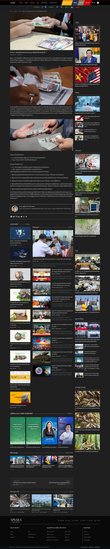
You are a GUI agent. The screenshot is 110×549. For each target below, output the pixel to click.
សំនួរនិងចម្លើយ (86, 534)
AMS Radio (67, 540)
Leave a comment (20, 512)
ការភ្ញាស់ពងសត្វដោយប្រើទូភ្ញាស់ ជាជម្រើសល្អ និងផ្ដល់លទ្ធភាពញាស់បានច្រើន (87, 215)
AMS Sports (67, 534)
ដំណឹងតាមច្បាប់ (91, 547)
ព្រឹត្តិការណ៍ (16, 11)
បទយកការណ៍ (12, 245)
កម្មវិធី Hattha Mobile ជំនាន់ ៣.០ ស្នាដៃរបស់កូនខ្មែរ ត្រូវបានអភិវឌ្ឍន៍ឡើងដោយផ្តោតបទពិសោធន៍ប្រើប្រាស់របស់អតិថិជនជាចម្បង (91, 359)
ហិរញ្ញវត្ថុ (26, 3)
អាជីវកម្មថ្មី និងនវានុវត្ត (53, 3)
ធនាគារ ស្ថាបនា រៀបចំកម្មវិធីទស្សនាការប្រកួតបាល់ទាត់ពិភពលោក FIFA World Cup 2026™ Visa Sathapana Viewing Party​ (91, 367)
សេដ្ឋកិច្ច (20, 3)
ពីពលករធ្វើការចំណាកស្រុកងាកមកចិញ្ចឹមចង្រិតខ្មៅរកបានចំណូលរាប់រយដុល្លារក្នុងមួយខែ (87, 431)
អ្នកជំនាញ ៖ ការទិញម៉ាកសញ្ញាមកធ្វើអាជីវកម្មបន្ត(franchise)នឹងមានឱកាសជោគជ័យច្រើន (86, 172)
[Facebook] (11, 217)
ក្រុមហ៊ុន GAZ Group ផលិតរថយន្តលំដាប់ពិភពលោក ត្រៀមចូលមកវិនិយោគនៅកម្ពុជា (63, 509)
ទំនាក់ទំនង (85, 532)
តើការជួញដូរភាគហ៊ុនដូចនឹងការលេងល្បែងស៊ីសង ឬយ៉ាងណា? (85, 113)
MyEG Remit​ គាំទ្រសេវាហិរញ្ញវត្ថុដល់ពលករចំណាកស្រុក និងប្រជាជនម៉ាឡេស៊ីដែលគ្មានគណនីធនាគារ (92, 124)
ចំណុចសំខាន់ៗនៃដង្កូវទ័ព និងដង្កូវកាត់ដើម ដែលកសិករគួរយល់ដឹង (85, 236)
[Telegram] (21, 217)
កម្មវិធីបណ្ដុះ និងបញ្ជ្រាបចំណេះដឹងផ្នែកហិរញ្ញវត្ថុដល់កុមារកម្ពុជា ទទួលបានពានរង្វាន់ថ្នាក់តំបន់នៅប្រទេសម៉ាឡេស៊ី (87, 44)
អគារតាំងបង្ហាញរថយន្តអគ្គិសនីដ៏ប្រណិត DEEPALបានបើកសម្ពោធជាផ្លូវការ (90, 352)
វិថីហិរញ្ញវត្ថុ (75, 3)
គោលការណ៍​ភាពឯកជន (84, 547)
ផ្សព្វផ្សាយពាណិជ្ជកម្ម (87, 537)
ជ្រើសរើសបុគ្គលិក (87, 540)
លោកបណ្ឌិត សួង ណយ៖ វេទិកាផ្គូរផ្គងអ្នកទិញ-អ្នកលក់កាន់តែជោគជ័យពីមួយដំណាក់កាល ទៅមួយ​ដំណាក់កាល (87, 272)
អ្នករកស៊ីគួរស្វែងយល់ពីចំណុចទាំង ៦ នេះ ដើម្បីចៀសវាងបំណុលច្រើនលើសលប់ (90, 130)
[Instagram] (16, 217)
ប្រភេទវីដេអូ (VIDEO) (69, 453)
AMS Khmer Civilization (53, 540)
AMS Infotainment (51, 537)
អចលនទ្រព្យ (32, 3)
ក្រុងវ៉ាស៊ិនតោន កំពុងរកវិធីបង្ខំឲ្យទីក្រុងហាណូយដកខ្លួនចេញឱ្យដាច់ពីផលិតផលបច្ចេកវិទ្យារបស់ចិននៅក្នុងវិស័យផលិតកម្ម (87, 85)
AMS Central (68, 532)
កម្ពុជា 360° (87, 3)
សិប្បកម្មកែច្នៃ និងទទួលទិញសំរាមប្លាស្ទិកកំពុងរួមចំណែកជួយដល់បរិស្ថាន (86, 293)
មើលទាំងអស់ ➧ (27, 224)
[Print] (26, 217)
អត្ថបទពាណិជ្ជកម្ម (44, 3)
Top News (54, 287)
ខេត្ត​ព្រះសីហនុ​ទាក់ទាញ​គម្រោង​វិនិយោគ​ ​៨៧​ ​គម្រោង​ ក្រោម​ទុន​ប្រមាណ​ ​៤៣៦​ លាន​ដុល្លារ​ (41, 509)
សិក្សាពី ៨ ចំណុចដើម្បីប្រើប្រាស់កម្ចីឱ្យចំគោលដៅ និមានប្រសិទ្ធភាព (92, 117)
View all (71, 492)
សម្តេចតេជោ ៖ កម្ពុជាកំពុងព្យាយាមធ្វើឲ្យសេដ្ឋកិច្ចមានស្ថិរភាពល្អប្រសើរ (86, 65)
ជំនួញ (38, 3)
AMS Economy (50, 534)
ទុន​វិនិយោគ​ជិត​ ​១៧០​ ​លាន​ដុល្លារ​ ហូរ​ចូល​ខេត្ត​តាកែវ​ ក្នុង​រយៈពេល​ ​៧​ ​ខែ (20, 509)
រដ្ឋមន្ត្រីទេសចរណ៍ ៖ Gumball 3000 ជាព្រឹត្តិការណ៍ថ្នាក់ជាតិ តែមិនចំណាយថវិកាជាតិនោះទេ (91, 346)
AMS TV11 (67, 537)
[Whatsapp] (24, 217)
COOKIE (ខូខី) (96, 547)
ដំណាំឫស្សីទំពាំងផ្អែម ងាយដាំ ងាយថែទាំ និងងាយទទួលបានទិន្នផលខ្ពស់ (86, 451)
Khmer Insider (67, 3)
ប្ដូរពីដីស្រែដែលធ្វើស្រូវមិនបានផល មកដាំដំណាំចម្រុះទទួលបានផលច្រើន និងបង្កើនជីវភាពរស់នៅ (87, 194)
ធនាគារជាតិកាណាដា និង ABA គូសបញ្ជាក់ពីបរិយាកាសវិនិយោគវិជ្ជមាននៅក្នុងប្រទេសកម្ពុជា (91, 374)
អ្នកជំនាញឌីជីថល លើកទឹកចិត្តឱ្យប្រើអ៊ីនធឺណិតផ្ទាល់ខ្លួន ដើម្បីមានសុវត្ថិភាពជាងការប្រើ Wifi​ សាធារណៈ (91, 137)
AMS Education (50, 532)
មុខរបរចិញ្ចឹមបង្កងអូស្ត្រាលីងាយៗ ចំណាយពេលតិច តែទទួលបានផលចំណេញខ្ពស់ (87, 409)
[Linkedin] (19, 217)
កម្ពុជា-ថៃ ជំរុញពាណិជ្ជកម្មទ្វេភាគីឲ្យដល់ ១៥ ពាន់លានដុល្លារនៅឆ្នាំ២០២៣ (87, 312)
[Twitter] (14, 217)
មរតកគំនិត (81, 3)
